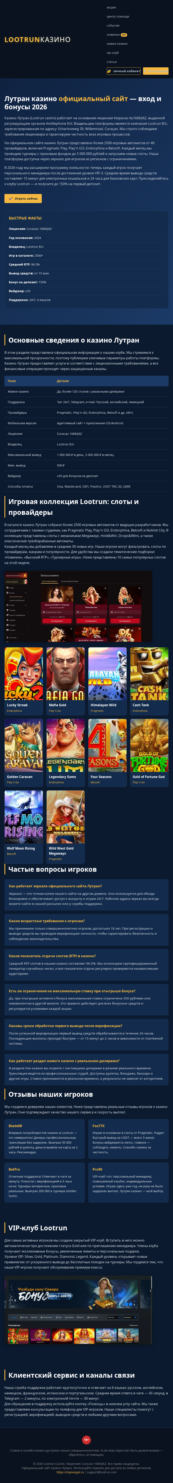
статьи (112, 62)
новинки (116, 35)
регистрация (156, 71)
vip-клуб (113, 53)
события (113, 25)
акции (111, 7)
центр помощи (118, 16)
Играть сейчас (23, 199)
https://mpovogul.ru (70, 1472)
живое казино (117, 44)
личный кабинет (123, 71)
